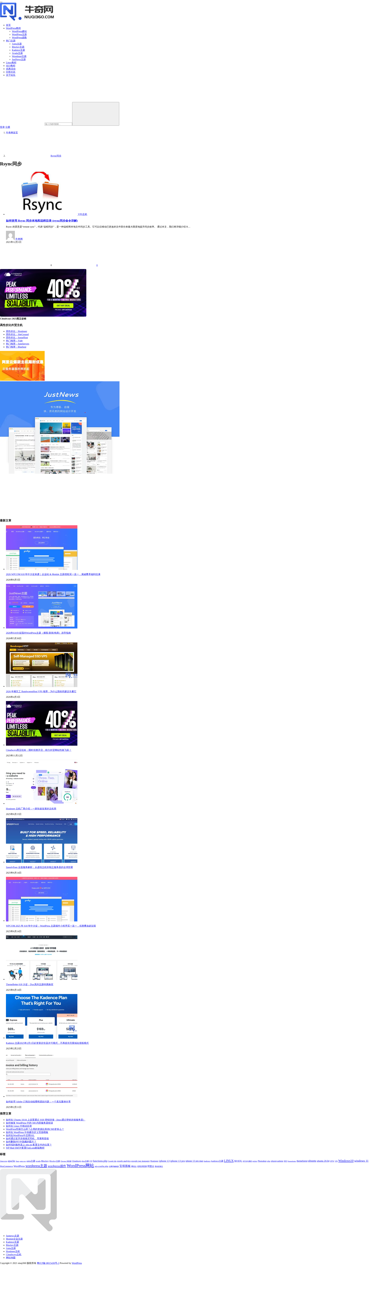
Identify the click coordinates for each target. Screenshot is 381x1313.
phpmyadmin (277, 1161)
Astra (17, 1161)
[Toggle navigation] (1, 2)
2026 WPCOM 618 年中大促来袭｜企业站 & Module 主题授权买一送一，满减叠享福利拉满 (53, 574)
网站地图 (10, 1257)
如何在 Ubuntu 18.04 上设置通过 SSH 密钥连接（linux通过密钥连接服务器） (45, 1119)
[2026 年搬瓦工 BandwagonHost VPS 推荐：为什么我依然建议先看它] (41, 686)
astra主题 (30, 1161)
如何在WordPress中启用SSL (20, 1135)
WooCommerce (6, 1166)
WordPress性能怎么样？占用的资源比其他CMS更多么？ (35, 1129)
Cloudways (76, 1161)
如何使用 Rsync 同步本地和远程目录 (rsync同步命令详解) (42, 220)
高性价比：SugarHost (17, 337)
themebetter (292, 1161)
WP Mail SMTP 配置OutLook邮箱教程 (25, 1148)
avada (38, 1161)
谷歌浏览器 (142, 1166)
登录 (2, 127)
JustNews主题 (19, 59)
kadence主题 (217, 1161)
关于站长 (10, 75)
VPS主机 (82, 214)
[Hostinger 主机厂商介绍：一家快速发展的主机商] (41, 803)
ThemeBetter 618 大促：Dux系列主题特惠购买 (29, 984)
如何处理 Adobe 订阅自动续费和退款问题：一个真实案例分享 (38, 1101)
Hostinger (154, 1161)
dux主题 (85, 1161)
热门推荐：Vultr (14, 340)
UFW (332, 1161)
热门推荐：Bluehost (16, 347)
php (268, 1161)
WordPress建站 (19, 31)
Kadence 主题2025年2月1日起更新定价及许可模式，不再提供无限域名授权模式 (47, 1043)
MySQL (238, 1161)
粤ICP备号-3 (48, 1263)
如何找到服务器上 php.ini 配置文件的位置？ (29, 1144)
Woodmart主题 (19, 56)
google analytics (124, 1161)
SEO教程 (10, 65)
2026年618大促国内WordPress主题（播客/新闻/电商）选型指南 (38, 633)
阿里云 (150, 1166)
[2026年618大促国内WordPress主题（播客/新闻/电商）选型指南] (41, 627)
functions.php (100, 1161)
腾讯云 (134, 1166)
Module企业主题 (14, 1239)
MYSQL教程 (247, 1161)
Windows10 (346, 1161)
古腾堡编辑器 (114, 1166)
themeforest (302, 1161)
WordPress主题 (19, 34)
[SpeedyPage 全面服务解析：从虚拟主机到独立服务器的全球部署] (41, 862)
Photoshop (262, 1161)
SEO (285, 1161)
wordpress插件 (57, 1166)
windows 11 (361, 1160)
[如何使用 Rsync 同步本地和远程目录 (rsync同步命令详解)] (42, 214)
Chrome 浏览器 (66, 1161)
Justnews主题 (12, 1235)
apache (11, 1161)
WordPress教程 (13, 28)
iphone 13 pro (177, 1161)
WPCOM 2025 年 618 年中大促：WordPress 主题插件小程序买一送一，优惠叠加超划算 (51, 926)
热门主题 (10, 40)
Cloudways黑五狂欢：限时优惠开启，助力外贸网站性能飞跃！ (38, 750)
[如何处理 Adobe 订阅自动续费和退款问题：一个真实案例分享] (41, 1096)
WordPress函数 (19, 37)
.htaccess (3, 1161)
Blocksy (45, 1161)
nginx (254, 1161)
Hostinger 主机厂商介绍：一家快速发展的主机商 (31, 808)
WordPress (19, 1166)
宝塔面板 (125, 1166)
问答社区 (10, 72)
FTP (90, 1161)
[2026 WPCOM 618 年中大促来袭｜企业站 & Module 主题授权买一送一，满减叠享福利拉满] (41, 569)
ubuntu (312, 1160)
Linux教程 (11, 62)
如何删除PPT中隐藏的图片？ (21, 1141)
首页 (8, 25)
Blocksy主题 (18, 47)
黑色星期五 (159, 1166)
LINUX (229, 1160)
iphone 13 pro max (194, 1161)
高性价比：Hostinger (16, 331)
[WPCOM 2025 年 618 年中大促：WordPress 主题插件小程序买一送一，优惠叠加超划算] (41, 920)
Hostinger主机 (13, 1251)
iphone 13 (164, 1161)
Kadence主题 (18, 50)
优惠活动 (10, 69)
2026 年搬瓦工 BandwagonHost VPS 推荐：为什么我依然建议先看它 (41, 691)
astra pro (23, 1161)
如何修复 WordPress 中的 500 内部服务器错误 (29, 1123)
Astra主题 (17, 44)
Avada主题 (17, 53)
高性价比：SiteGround (17, 334)
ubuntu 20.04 (323, 1161)
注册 (7, 127)
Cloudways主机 (13, 1254)
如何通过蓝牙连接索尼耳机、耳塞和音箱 (27, 1138)
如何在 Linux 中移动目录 (19, 1126)
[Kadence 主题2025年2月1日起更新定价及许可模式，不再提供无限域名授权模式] (41, 1038)
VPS (336, 1161)
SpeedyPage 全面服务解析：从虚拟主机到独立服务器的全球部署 (39, 867)
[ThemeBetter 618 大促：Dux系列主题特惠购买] (41, 979)
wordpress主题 (36, 1166)
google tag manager (140, 1161)
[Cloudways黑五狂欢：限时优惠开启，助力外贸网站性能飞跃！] (41, 745)
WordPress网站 (80, 1165)
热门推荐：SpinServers (17, 343)
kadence (207, 1161)
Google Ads (112, 1161)
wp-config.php (101, 1166)
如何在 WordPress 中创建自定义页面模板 (27, 1132)
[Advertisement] (89, 495)
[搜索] (95, 114)
